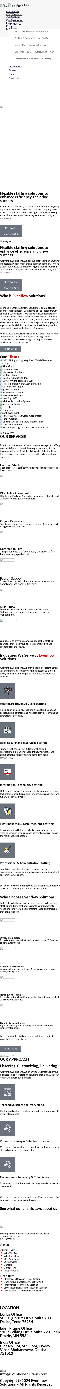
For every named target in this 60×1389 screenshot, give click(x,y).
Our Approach (15, 66)
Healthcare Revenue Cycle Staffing (31, 31)
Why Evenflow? (15, 20)
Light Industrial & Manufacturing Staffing (34, 51)
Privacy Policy (15, 78)
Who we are (14, 16)
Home (11, 12)
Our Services (14, 24)
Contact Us (14, 74)
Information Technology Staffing (30, 45)
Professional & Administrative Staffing (33, 58)
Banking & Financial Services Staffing (32, 38)
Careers (12, 70)
